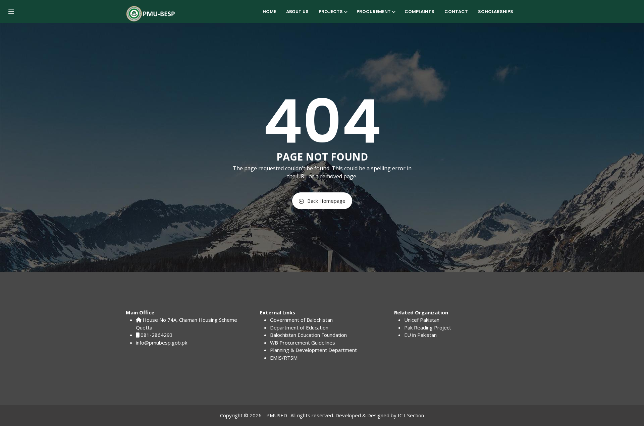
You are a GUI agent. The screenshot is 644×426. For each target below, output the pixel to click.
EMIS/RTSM (284, 357)
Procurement (374, 11)
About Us (297, 11)
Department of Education (299, 327)
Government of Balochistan (301, 319)
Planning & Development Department (313, 350)
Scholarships (495, 11)
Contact (456, 11)
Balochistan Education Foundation (308, 334)
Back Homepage (326, 200)
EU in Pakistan (420, 334)
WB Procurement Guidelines (302, 342)
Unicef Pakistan (421, 319)
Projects (331, 11)
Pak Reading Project (427, 327)
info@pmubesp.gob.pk (161, 342)
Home (269, 11)
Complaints (419, 11)
